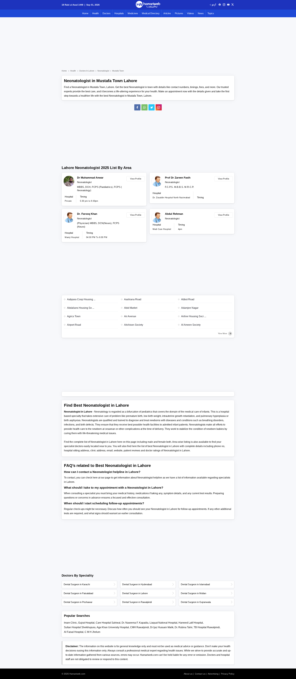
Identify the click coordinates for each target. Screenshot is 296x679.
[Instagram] (224, 5)
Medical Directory (151, 13)
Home (85, 13)
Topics (211, 13)
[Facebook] (137, 107)
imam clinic (70, 622)
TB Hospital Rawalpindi (207, 627)
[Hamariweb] (148, 5)
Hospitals (119, 13)
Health (95, 13)
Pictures (179, 13)
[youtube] (228, 5)
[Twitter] (151, 107)
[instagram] (159, 107)
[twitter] (232, 5)
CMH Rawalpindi (139, 627)
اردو (214, 4)
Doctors (107, 13)
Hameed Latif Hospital (191, 622)
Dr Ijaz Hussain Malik (161, 627)
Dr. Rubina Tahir (183, 627)
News (201, 13)
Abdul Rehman (174, 213)
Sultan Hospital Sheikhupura (79, 627)
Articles (167, 13)
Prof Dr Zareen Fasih (177, 177)
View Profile (135, 179)
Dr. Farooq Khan (87, 213)
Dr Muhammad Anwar (90, 177)
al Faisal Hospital (73, 632)
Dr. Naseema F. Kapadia (135, 622)
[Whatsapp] (144, 107)
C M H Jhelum (92, 632)
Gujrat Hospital (86, 622)
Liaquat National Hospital (163, 622)
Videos (190, 13)
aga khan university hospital (113, 627)
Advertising (213, 674)
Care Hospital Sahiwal (108, 622)
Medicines (133, 13)
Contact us (200, 674)
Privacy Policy (227, 674)
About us (188, 674)
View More (223, 333)
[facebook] (219, 5)
